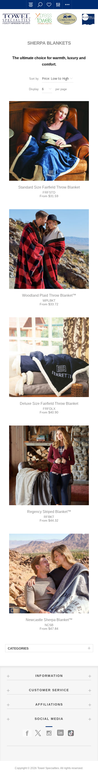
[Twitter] (38, 733)
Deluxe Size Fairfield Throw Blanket (49, 403)
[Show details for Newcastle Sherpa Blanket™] (49, 573)
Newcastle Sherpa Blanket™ (49, 620)
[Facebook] (27, 733)
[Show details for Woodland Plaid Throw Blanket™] (49, 249)
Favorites (49, 4)
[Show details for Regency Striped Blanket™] (49, 465)
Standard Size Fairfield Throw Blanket (49, 187)
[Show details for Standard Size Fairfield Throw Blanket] (49, 141)
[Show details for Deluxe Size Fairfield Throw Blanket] (49, 357)
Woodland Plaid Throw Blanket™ (49, 295)
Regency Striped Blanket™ (49, 512)
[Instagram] (49, 733)
